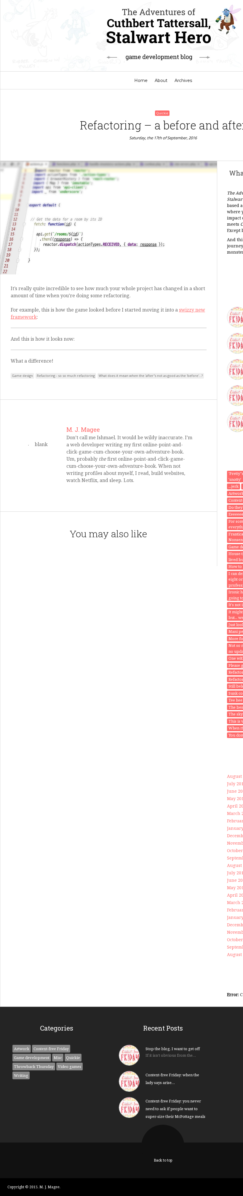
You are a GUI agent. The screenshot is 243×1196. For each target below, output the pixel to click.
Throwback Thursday (34, 1066)
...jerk (233, 486)
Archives (183, 80)
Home (141, 80)
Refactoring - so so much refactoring (66, 375)
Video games (69, 1066)
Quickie (162, 113)
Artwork (21, 1048)
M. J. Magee (83, 429)
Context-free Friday (51, 1048)
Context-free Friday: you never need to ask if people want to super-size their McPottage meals (175, 1108)
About (161, 80)
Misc (58, 1057)
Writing (21, 1075)
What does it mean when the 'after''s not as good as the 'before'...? (151, 375)
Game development (31, 1057)
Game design (22, 375)
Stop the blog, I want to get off (173, 1048)
